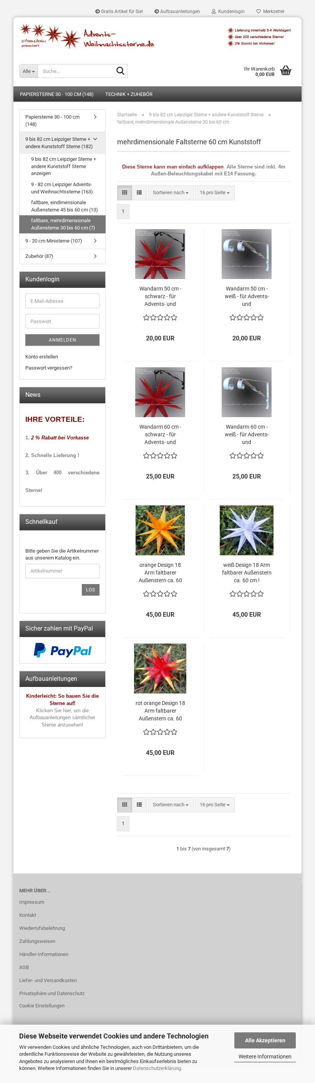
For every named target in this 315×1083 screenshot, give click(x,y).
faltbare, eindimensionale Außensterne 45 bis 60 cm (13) (64, 206)
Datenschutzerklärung (157, 1068)
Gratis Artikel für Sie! (121, 11)
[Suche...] (120, 71)
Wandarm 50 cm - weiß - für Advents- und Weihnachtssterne (247, 297)
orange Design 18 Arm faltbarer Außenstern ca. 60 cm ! (160, 573)
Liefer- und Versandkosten (48, 980)
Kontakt (27, 915)
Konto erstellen (41, 357)
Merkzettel (272, 11)
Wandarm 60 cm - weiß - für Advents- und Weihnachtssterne (247, 435)
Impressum (31, 902)
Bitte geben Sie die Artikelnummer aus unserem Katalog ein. (62, 554)
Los (90, 590)
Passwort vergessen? (48, 368)
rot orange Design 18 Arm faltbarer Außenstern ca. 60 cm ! (160, 711)
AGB (24, 967)
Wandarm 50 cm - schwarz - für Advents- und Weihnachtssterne (160, 297)
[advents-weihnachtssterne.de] (157, 36)
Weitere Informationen (265, 1056)
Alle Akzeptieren (265, 1040)
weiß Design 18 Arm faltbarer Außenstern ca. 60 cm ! (247, 572)
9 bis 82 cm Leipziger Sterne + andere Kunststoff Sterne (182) (59, 142)
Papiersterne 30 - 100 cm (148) (57, 94)
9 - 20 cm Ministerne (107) (53, 241)
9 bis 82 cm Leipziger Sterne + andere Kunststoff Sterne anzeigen (63, 166)
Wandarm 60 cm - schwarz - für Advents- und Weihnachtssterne (160, 435)
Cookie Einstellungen (42, 1006)
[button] (124, 192)
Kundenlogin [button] (230, 11)
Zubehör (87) (39, 256)
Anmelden (62, 340)
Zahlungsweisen (37, 941)
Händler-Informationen (43, 954)
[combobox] (171, 192)
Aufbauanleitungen (179, 11)
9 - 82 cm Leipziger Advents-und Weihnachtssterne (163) (62, 188)
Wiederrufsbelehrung (42, 928)
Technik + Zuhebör (129, 94)
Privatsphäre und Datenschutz (52, 993)
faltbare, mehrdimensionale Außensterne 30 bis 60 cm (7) (63, 224)
